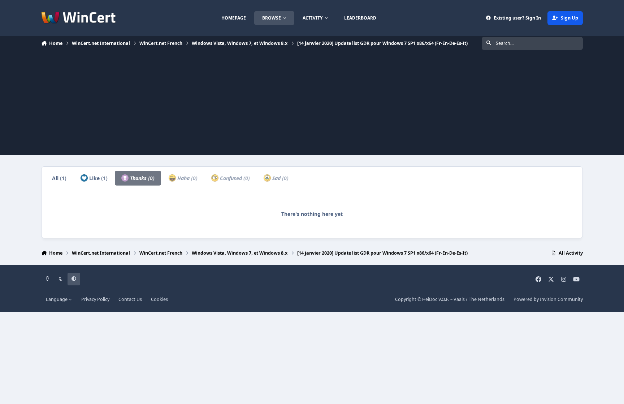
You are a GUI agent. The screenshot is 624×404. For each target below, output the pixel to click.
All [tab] (59, 178)
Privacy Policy (95, 299)
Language (57, 299)
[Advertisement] (312, 104)
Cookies (159, 299)
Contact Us (130, 299)
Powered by (548, 299)
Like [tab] (98, 178)
